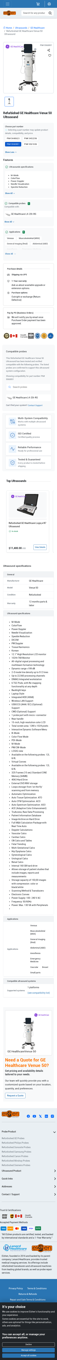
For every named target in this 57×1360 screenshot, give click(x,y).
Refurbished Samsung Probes (16, 1151)
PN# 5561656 (30, 144)
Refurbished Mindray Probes (16, 1160)
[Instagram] (52, 1116)
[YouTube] (34, 1116)
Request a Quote (15, 1095)
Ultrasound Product (11, 1171)
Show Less (9, 152)
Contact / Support (11, 1194)
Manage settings (28, 1350)
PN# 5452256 (30, 138)
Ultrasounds (21, 28)
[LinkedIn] (46, 1116)
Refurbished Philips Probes (15, 1143)
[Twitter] (40, 1116)
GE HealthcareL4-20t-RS (23, 214)
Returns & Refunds (28, 1294)
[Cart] (38, 4)
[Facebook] (28, 1116)
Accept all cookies (28, 1355)
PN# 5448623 (13, 138)
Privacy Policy (16, 1288)
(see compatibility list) (39, 993)
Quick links (7, 1178)
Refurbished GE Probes (13, 1138)
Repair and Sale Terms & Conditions (27, 1299)
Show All (9, 193)
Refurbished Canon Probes (15, 1156)
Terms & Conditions (37, 1288)
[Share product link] (49, 49)
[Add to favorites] (50, 55)
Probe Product (9, 1131)
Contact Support (35, 405)
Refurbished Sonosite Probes (16, 1147)
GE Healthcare (37, 28)
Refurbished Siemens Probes (16, 1165)
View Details (40, 547)
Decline (28, 1344)
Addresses (7, 1186)
